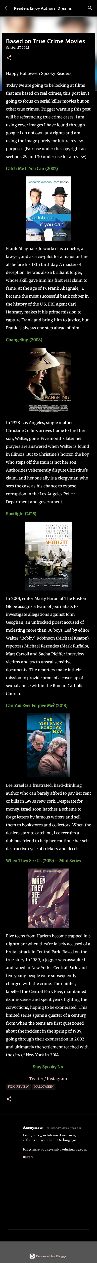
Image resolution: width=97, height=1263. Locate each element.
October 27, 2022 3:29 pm (63, 1127)
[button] (9, 58)
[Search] (90, 8)
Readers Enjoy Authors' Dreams (43, 8)
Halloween (43, 1087)
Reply (28, 1157)
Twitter (36, 1078)
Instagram (57, 1078)
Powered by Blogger (51, 1256)
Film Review (18, 1087)
